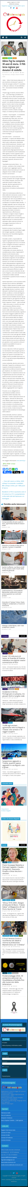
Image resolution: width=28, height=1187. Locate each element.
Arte (4, 900)
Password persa (6, 1076)
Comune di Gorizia (5, 1140)
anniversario (7, 74)
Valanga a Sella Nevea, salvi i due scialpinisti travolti (13, 626)
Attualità (5, 58)
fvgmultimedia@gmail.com (8, 1160)
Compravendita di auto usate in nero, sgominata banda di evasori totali (13, 523)
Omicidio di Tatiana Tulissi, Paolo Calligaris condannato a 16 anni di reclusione (13, 603)
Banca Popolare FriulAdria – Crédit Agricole (12, 1120)
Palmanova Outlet (5, 1113)
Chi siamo (4, 1042)
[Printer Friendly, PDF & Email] (9, 463)
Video (21, 935)
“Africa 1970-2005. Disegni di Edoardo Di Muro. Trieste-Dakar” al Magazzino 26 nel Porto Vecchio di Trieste (13, 906)
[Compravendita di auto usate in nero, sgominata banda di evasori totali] (14, 508)
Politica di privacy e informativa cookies (12, 1045)
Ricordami (6, 1066)
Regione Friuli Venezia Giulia (8, 1130)
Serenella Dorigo (16, 911)
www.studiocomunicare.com (8, 1162)
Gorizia (10, 653)
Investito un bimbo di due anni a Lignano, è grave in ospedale (13, 546)
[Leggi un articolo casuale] (25, 37)
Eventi (9, 862)
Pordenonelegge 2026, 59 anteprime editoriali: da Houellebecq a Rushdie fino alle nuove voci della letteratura (13, 980)
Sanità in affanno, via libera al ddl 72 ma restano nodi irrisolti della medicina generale (13, 568)
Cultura (4, 862)
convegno (12, 74)
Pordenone (11, 689)
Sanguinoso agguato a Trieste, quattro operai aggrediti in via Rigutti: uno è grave (13, 764)
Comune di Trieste (5, 1132)
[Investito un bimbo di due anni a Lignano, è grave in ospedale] (14, 531)
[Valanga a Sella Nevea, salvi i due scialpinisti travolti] (14, 611)
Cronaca (5, 653)
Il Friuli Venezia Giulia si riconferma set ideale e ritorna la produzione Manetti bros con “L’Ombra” (13, 941)
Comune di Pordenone (7, 1137)
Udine (14, 58)
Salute (10, 58)
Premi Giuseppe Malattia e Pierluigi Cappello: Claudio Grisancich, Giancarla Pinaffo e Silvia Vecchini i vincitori (13, 869)
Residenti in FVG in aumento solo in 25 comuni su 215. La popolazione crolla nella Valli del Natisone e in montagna (14, 495)
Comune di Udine (5, 1135)
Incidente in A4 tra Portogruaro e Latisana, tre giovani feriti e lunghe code (13, 694)
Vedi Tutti (23, 636)
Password (4, 1062)
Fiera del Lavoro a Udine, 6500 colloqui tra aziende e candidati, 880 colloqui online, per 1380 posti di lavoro (13, 484)
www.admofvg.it (21, 460)
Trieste (10, 722)
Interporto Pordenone (6, 1118)
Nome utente (5, 1057)
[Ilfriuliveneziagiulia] (3, 37)
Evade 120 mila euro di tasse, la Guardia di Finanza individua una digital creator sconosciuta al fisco (13, 659)
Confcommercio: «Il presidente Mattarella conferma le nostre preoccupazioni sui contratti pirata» (12, 593)
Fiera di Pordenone (6, 1115)
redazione (17, 72)
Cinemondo (5, 935)
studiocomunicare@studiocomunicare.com (12, 1165)
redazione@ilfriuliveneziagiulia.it (9, 1157)
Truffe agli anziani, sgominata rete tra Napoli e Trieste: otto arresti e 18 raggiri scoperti (13, 728)
